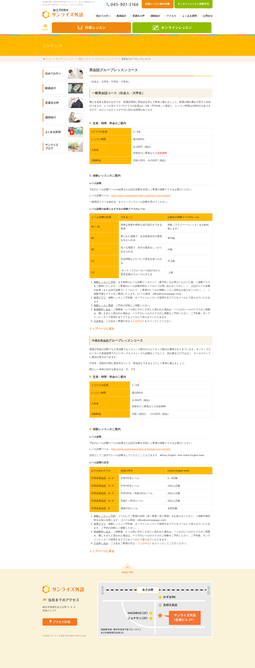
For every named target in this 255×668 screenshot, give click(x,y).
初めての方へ (103, 15)
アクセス (171, 15)
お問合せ (208, 15)
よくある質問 (189, 15)
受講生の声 (139, 15)
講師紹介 (155, 15)
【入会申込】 (137, 321)
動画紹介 (121, 15)
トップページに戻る (101, 328)
